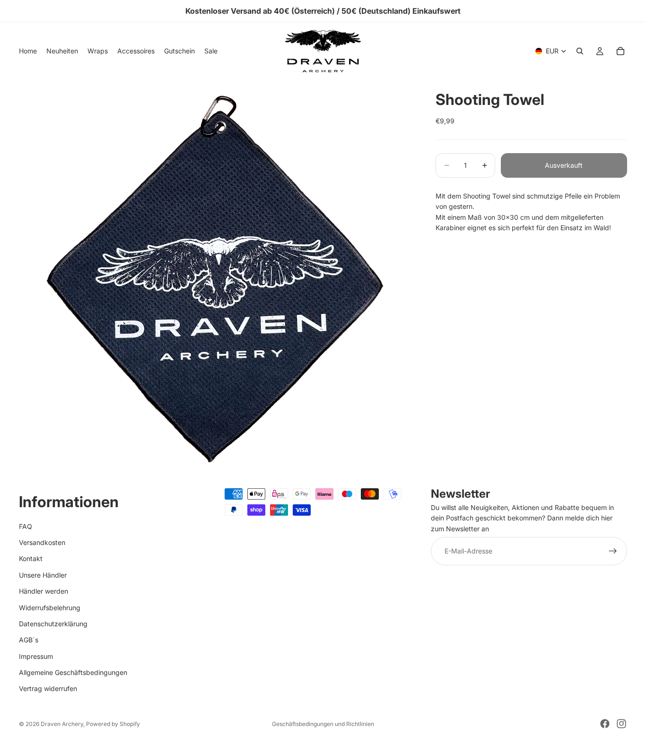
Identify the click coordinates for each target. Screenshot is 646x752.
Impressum (36, 656)
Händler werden (43, 592)
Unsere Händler (43, 575)
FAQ (25, 526)
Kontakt (31, 559)
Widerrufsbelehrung (49, 608)
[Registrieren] (613, 552)
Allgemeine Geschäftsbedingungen (73, 672)
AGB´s (28, 640)
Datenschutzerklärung (53, 624)
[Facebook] (605, 723)
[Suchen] (579, 51)
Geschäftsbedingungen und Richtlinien (323, 723)
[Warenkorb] (620, 51)
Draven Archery (62, 723)
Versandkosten (42, 542)
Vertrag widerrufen (48, 689)
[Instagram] (621, 723)
